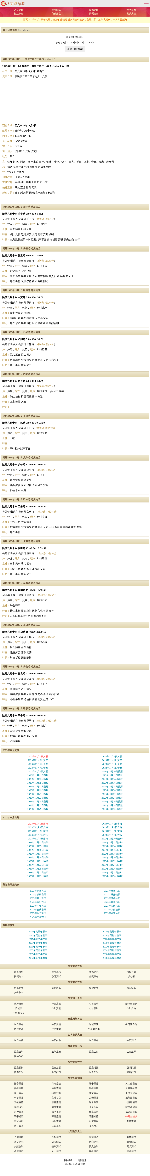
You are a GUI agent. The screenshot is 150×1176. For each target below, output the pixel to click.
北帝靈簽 (93, 1093)
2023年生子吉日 (38, 913)
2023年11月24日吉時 (112, 865)
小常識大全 (19, 1013)
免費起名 (56, 13)
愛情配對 (131, 1067)
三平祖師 (18, 1116)
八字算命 (18, 10)
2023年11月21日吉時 (37, 861)
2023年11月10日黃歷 (112, 771)
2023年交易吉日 (38, 917)
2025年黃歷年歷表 (38, 935)
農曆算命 (18, 1029)
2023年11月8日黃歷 (112, 768)
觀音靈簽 (18, 1083)
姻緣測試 (93, 1151)
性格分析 (18, 1056)
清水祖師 (56, 1111)
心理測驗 (18, 1137)
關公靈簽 (18, 1093)
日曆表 (18, 1008)
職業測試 (131, 1137)
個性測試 (131, 1142)
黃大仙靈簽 (131, 1083)
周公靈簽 (56, 1107)
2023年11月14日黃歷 (112, 779)
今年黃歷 (56, 1008)
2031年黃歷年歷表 (38, 946)
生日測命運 (131, 1024)
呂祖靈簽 (56, 1088)
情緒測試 (56, 1146)
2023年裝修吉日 (112, 902)
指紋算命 (18, 13)
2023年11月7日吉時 (38, 835)
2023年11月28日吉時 (112, 872)
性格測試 (56, 1137)
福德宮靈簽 (131, 1111)
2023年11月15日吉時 (37, 850)
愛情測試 (93, 1137)
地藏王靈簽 (131, 1097)
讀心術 (131, 976)
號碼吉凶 (93, 13)
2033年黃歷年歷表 (38, 950)
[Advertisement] (75, 101)
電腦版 (81, 1160)
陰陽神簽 (93, 1116)
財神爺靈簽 (131, 1107)
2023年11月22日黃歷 (112, 794)
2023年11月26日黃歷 (112, 801)
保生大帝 (93, 1111)
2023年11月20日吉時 (112, 857)
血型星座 (56, 1051)
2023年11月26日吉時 (112, 868)
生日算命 (18, 1024)
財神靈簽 (56, 1102)
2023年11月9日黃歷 (38, 771)
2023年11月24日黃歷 (112, 798)
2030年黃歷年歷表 (112, 943)
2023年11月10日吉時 (112, 838)
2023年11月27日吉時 (37, 872)
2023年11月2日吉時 (112, 823)
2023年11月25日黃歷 (37, 801)
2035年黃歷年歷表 (38, 954)
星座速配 (56, 1067)
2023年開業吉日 (38, 891)
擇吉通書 (56, 1003)
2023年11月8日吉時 (112, 835)
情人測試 (93, 1146)
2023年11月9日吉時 (38, 838)
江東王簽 (56, 1126)
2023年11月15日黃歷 (37, 783)
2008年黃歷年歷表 (112, 958)
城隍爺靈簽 (131, 1102)
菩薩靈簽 (56, 1116)
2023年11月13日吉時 (37, 846)
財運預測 (93, 1024)
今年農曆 (93, 1008)
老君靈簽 (131, 1121)
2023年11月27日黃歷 (37, 805)
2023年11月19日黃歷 (37, 790)
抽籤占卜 (18, 976)
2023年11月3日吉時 (38, 827)
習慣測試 (131, 1146)
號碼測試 (93, 971)
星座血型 (18, 1051)
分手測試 (56, 1151)
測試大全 (131, 13)
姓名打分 (18, 971)
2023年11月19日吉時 (37, 857)
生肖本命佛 (94, 1029)
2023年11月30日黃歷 (112, 809)
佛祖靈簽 (18, 1088)
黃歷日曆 (131, 10)
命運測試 (18, 1151)
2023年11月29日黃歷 (37, 809)
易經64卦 (18, 1107)
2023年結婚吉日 (112, 894)
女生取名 (18, 992)
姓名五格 (56, 971)
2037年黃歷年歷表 (38, 958)
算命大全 (146, 3)
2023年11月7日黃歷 (38, 768)
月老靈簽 (56, 1083)
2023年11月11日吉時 (37, 842)
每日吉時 (93, 1003)
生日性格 (18, 1040)
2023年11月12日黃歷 (112, 775)
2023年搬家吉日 (38, 894)
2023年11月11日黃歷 (37, 775)
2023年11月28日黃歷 (112, 805)
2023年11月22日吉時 (112, 861)
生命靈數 (56, 1029)
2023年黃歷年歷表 (38, 931)
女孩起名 (56, 987)
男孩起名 (18, 987)
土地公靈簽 (131, 1093)
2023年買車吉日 (112, 913)
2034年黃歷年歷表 (112, 950)
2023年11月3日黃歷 (38, 760)
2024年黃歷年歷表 (112, 931)
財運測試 (131, 1151)
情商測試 (93, 1142)
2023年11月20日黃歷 (112, 790)
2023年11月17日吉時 (37, 854)
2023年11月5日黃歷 (38, 764)
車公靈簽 (18, 1097)
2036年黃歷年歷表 (112, 954)
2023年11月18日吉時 (112, 854)
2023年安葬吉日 (38, 909)
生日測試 (131, 1040)
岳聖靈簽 (93, 1121)
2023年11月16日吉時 (112, 850)
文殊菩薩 (56, 1097)
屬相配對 (131, 1072)
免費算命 (93, 976)
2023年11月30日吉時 (112, 876)
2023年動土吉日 (38, 898)
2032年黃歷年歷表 (112, 946)
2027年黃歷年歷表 (38, 939)
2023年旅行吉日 (38, 902)
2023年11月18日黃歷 (112, 786)
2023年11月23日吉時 (37, 865)
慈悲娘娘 (18, 1121)
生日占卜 (56, 1040)
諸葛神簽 (56, 1093)
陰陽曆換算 (131, 1003)
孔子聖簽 (93, 1107)
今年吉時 (131, 1008)
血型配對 (56, 1072)
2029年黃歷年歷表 (38, 943)
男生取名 (131, 987)
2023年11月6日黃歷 (112, 764)
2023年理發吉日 (38, 906)
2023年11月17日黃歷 (37, 786)
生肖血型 (131, 1051)
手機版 (68, 1160)
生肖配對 (93, 1072)
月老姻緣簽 (131, 1088)
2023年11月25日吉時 (37, 868)
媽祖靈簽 (93, 1088)
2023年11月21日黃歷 (37, 794)
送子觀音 (93, 1102)
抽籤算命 (93, 10)
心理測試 (56, 976)
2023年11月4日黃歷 (112, 760)
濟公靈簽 (18, 1126)
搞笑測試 (56, 1142)
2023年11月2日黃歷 (112, 756)
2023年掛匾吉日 (112, 906)
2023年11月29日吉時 (37, 876)
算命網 (12, 3)
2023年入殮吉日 (112, 909)
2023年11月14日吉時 (112, 846)
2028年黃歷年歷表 (112, 939)
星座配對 (18, 1067)
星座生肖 (93, 1051)
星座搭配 (93, 1067)
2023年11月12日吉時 (112, 842)
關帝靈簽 (93, 1083)
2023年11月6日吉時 (112, 831)
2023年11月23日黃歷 (37, 798)
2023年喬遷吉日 (112, 891)
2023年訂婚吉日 (112, 898)
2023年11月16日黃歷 (112, 783)
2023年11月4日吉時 (112, 827)
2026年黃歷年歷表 (112, 935)
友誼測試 (18, 1146)
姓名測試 (56, 10)
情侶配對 (18, 1072)
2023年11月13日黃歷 (37, 779)
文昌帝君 (93, 1126)
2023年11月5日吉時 (38, 831)
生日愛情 (56, 1024)
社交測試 (18, 1142)
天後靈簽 (18, 1102)
